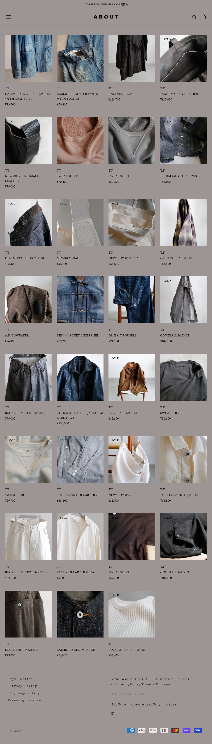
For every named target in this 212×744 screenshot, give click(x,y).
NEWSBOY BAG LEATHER (179, 94)
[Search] (194, 17)
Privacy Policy (22, 686)
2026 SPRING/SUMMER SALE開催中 (106, 4)
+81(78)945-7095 (128, 694)
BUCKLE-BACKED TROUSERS (26, 413)
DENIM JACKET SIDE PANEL (78, 335)
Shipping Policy (23, 693)
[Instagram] (112, 713)
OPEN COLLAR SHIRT (176, 258)
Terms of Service (24, 700)
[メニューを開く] (8, 17)
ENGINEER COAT (121, 94)
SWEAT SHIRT (67, 176)
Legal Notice (20, 678)
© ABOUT (16, 731)
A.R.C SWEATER (17, 335)
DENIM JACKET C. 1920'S (178, 176)
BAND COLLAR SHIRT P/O (76, 572)
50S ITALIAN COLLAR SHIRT (78, 495)
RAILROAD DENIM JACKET (77, 649)
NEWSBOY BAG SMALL (125, 258)
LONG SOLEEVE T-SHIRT (127, 649)
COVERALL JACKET (175, 335)
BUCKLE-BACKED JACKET (179, 495)
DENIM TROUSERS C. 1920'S (25, 258)
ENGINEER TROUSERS (21, 649)
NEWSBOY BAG (68, 258)
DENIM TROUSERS (122, 335)
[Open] (204, 17)
